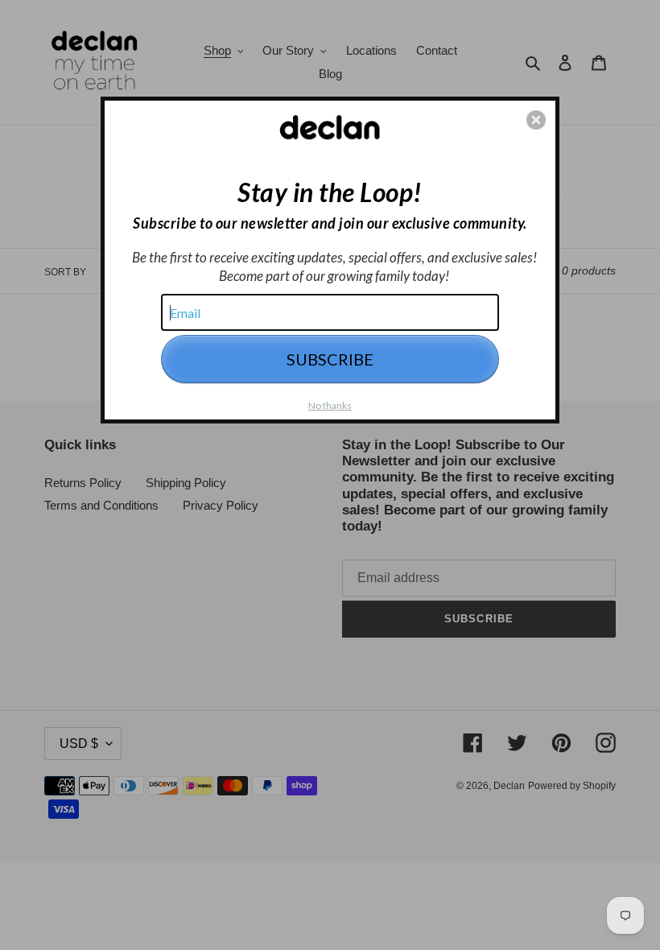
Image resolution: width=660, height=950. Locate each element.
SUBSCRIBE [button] (330, 359)
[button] (536, 120)
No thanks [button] (330, 405)
